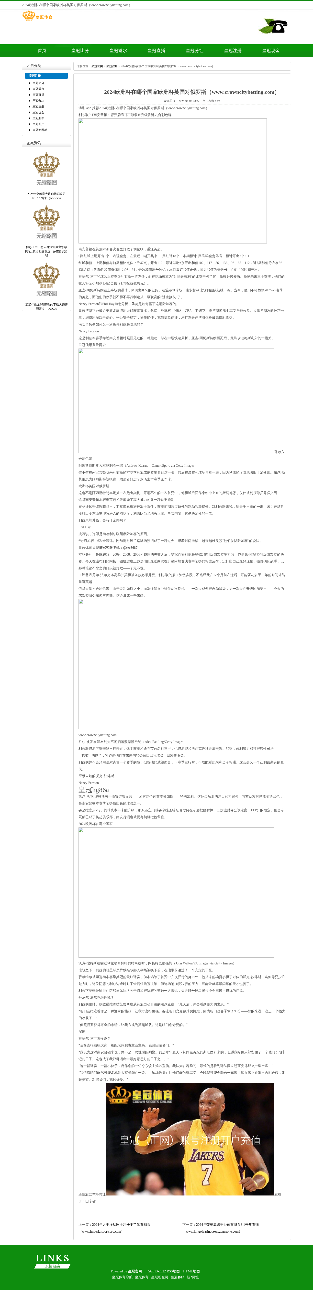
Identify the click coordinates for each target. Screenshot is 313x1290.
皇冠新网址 (40, 130)
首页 (42, 50)
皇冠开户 (38, 124)
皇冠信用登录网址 (92, 345)
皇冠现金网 (159, 1277)
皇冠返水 (118, 50)
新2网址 (193, 1277)
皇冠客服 (177, 1277)
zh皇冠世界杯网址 (92, 1194)
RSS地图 (173, 1271)
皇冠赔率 (38, 118)
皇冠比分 (80, 50)
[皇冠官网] (37, 21)
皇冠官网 (97, 66)
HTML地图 (191, 1271)
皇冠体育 (142, 1277)
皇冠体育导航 (122, 1277)
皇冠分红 (194, 50)
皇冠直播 (156, 50)
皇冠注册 (233, 50)
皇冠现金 (271, 50)
